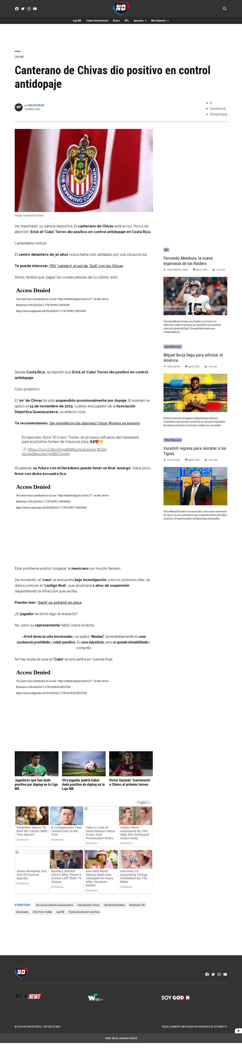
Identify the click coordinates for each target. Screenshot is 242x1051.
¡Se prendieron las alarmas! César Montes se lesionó (94, 423)
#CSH (102, 449)
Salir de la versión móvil (121, 1038)
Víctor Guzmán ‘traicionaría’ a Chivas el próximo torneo (130, 782)
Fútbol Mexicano (173, 346)
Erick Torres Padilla (42, 912)
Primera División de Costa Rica (84, 912)
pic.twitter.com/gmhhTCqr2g (46, 454)
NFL (127, 20)
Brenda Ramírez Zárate (177, 270)
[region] (121, 35)
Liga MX (77, 20)
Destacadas (22, 912)
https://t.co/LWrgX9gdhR (49, 449)
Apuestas (139, 20)
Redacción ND (36, 105)
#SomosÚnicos (83, 449)
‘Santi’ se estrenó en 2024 (59, 602)
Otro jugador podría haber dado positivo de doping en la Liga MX (83, 784)
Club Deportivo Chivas (88, 905)
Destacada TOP (137, 905)
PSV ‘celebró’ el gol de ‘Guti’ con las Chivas (86, 266)
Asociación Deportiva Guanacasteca (54, 905)
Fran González (173, 460)
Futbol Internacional (97, 20)
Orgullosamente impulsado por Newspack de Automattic (194, 1026)
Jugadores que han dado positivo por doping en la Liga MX (36, 784)
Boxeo (116, 20)
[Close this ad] (238, 1031)
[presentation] (146, 20)
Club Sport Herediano (114, 905)
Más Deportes (158, 20)
